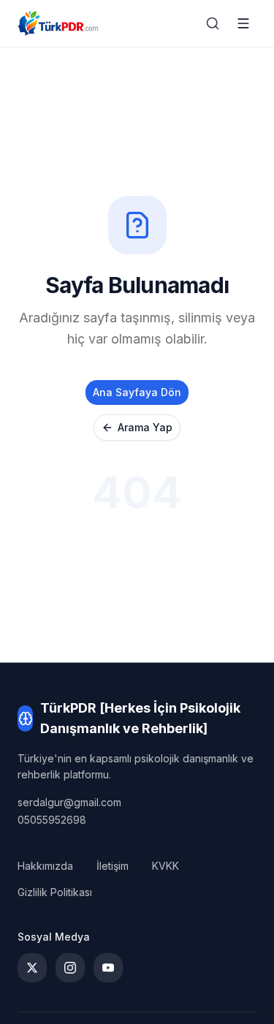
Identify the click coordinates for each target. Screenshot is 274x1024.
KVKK (165, 866)
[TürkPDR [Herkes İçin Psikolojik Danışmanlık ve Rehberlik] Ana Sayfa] (58, 23)
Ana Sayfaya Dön (137, 392)
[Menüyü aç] (243, 23)
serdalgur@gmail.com (69, 802)
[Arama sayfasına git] (212, 23)
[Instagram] (70, 967)
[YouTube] (108, 967)
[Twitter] (32, 967)
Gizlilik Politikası (55, 892)
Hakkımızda (45, 866)
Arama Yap (145, 427)
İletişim (112, 866)
